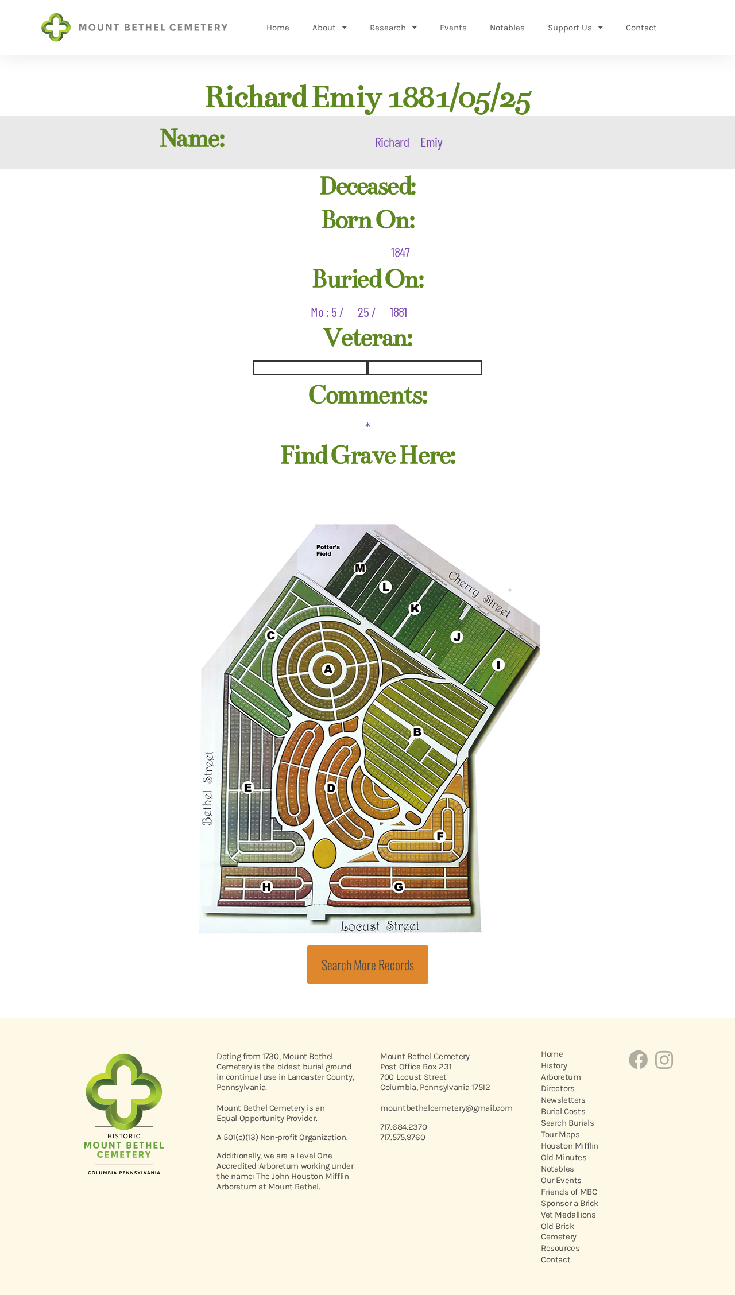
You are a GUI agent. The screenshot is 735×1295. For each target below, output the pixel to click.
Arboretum (561, 1077)
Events (453, 27)
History (554, 1065)
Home (277, 27)
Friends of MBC (569, 1192)
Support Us (570, 27)
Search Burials (567, 1123)
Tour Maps (560, 1134)
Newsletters (563, 1100)
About (324, 27)
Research (388, 27)
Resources (560, 1248)
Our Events (561, 1180)
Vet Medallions (568, 1214)
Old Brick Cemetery (559, 1231)
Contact (641, 27)
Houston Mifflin (569, 1146)
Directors (557, 1088)
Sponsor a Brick (569, 1203)
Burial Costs (563, 1111)
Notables (507, 27)
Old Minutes (564, 1157)
